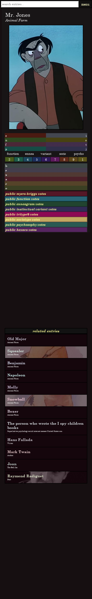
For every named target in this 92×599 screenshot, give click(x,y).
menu (85, 4)
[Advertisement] (46, 282)
